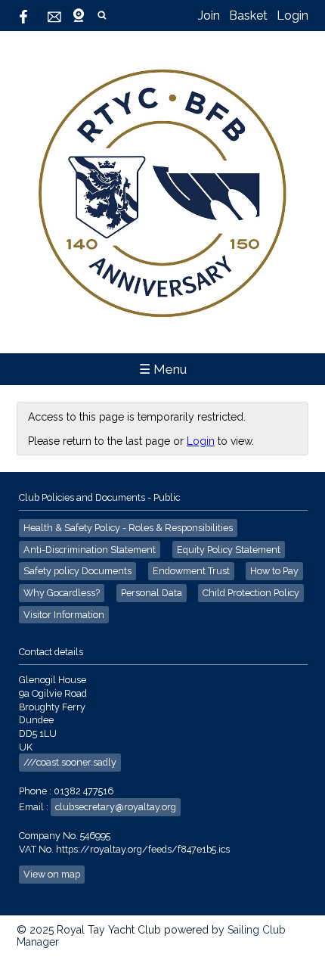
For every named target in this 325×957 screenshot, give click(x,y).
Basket (248, 15)
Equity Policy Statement (228, 549)
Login (292, 15)
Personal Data (151, 592)
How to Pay (274, 570)
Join (209, 15)
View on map (51, 874)
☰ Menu (163, 369)
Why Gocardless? (61, 592)
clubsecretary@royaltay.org (115, 807)
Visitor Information (63, 614)
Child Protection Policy (251, 592)
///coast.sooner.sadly (69, 762)
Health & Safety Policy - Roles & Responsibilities (128, 527)
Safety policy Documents (77, 570)
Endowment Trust (191, 570)
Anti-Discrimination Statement (89, 549)
